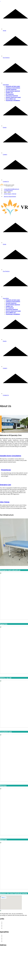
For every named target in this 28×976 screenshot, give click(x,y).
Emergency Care (5, 485)
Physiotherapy (6, 470)
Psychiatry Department (11, 89)
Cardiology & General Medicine (13, 87)
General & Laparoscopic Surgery (13, 97)
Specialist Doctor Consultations (10, 456)
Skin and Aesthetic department (13, 91)
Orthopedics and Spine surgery (13, 86)
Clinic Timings (4, 502)
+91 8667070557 (4, 950)
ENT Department (10, 94)
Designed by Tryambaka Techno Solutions (14, 960)
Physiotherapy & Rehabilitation (13, 100)
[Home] (2, 910)
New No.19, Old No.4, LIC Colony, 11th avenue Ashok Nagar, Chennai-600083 (12, 957)
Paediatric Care (9, 92)
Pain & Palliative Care (11, 99)
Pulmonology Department (12, 95)
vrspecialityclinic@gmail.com (7, 953)
